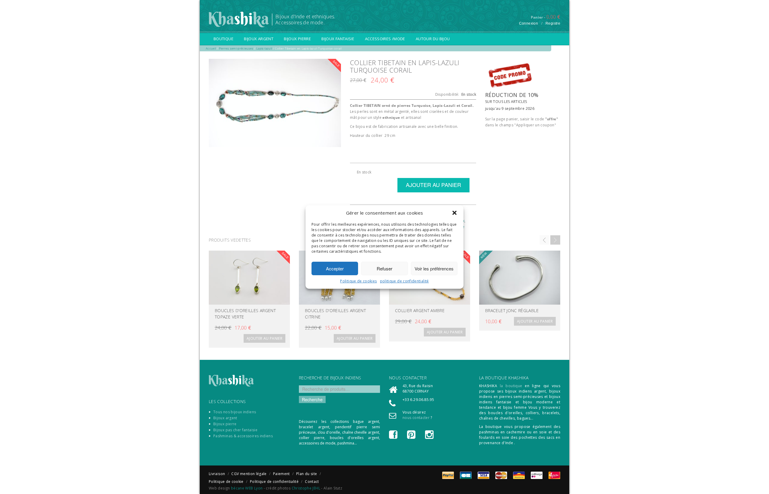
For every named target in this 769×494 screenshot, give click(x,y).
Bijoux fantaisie (337, 38)
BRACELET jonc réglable (512, 310)
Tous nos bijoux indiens (234, 411)
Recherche (312, 399)
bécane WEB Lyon (247, 488)
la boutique (511, 385)
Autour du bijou (433, 38)
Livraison (217, 473)
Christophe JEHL (306, 488)
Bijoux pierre (297, 38)
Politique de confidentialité (274, 481)
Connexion (528, 23)
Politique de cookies (358, 281)
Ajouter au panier (264, 338)
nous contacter (416, 417)
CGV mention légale (248, 473)
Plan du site (306, 473)
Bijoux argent (258, 38)
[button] (454, 213)
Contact (312, 481)
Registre (553, 23)
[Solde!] (249, 278)
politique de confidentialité (404, 281)
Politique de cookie (226, 481)
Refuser (384, 268)
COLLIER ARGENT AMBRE (420, 310)
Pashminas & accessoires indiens (243, 435)
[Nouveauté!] (519, 278)
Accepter (335, 268)
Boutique (223, 38)
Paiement (281, 473)
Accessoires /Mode (385, 38)
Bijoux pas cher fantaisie (235, 429)
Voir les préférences (434, 268)
